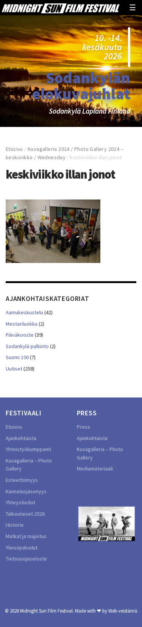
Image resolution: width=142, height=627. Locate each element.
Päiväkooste (20, 334)
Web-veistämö (122, 611)
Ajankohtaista (21, 438)
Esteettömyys (22, 480)
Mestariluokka (21, 323)
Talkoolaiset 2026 (25, 513)
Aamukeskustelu (24, 312)
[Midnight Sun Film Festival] (60, 7)
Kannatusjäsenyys (26, 491)
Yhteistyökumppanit (28, 449)
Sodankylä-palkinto (27, 346)
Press (83, 426)
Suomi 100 (17, 357)
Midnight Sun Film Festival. (47, 611)
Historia (14, 524)
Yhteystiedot (20, 502)
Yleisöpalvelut (21, 547)
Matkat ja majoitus (26, 536)
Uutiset (14, 368)
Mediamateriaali (95, 468)
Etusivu (14, 149)
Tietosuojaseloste (26, 558)
